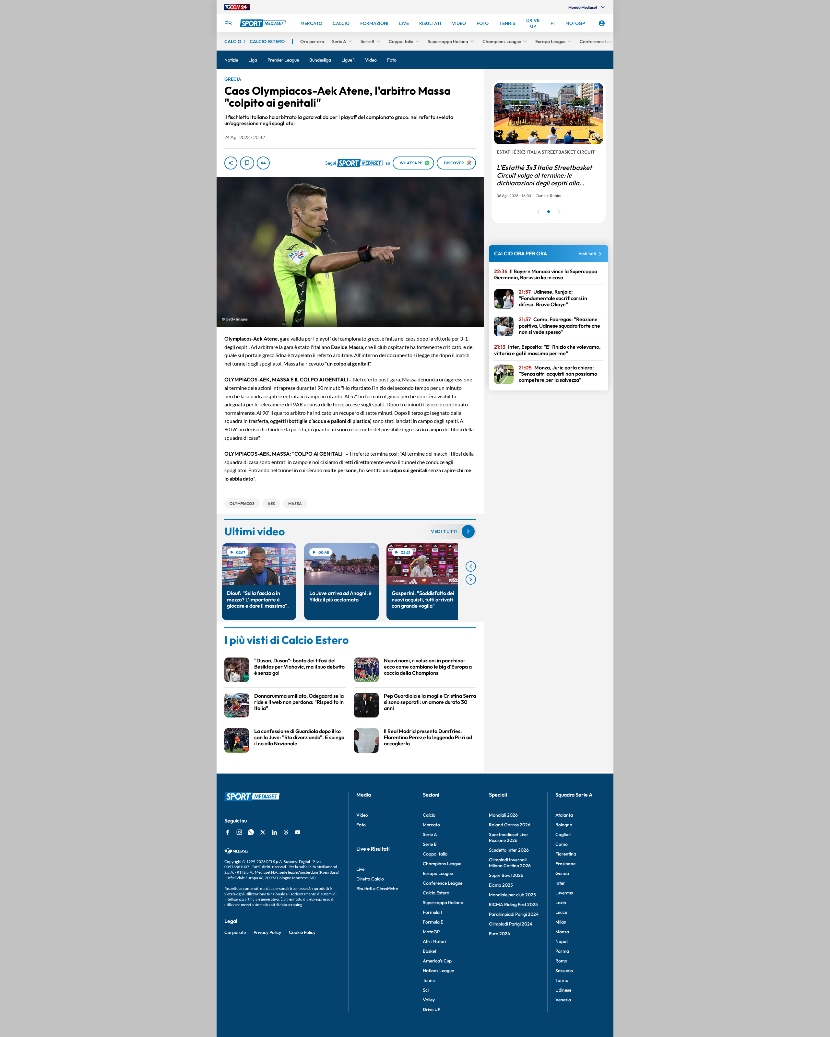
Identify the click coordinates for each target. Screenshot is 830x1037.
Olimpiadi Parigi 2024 (510, 924)
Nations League (438, 970)
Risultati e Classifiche (377, 888)
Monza (562, 932)
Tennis (429, 980)
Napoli (561, 941)
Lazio (560, 902)
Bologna (563, 825)
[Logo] (263, 23)
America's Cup (437, 961)
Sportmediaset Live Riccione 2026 (508, 837)
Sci (426, 990)
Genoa (562, 873)
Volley (429, 1000)
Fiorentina (565, 854)
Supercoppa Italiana (443, 902)
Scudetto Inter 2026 (509, 850)
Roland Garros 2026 (509, 825)
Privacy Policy (267, 932)
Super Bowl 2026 (506, 875)
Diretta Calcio (370, 879)
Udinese (563, 990)
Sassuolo (564, 970)
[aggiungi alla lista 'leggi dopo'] (247, 163)
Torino (561, 980)
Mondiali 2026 (503, 815)
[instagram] (239, 832)
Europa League (438, 873)
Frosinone (565, 864)
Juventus (564, 893)
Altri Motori (434, 941)
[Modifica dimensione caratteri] (263, 163)
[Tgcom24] (237, 7)
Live (360, 869)
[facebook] (227, 832)
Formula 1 (432, 912)
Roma (561, 961)
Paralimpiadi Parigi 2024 (514, 914)
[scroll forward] (471, 579)
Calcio (429, 815)
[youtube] (297, 832)
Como (561, 844)
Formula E (433, 922)
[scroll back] (471, 566)
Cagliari (563, 834)
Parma (562, 951)
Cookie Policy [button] (302, 932)
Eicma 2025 (501, 885)
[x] (262, 832)
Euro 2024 (499, 934)
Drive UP (431, 1009)
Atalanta (564, 815)
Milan (560, 922)
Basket (429, 951)
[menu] (228, 23)
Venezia (563, 1000)
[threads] (286, 832)
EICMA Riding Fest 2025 (513, 904)
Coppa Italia (435, 854)
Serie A (430, 834)
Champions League (442, 864)
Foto (361, 825)
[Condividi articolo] (230, 163)
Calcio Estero (436, 893)
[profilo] (601, 23)
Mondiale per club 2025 (512, 895)
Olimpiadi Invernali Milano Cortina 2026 (510, 862)
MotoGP (431, 932)
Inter (560, 883)
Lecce (561, 912)
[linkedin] (274, 832)
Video (362, 815)
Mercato (431, 825)
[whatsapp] (251, 832)
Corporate (235, 932)
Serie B (430, 844)
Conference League (442, 883)
